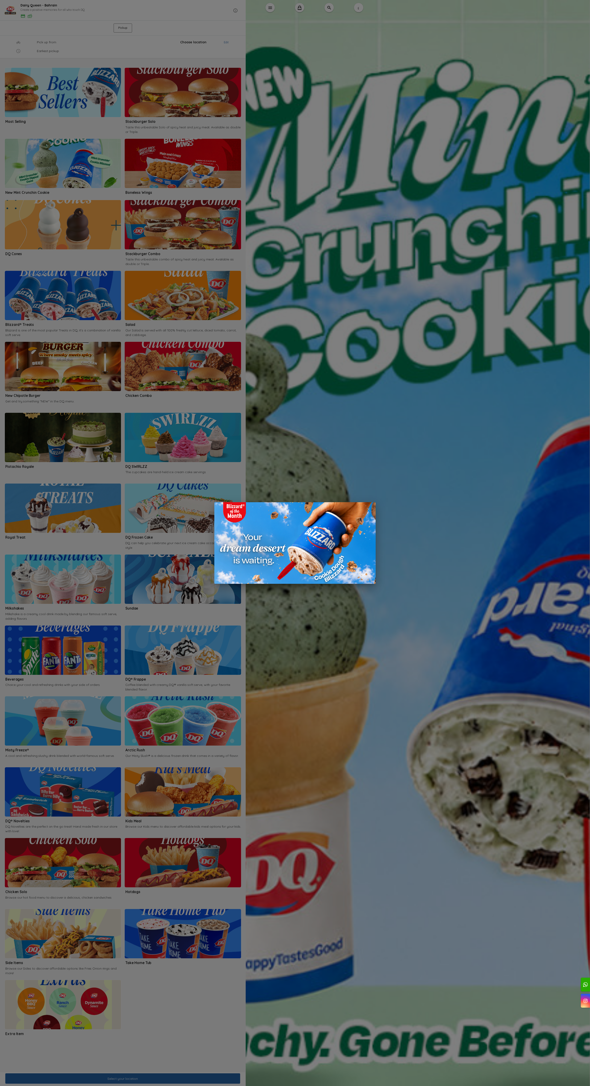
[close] (368, 509)
